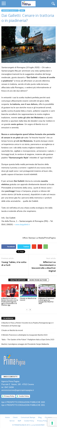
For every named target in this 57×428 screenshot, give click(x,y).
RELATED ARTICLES (18, 280)
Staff (19, 421)
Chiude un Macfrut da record (28, 299)
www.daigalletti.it (22, 224)
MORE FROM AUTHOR (38, 280)
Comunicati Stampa (28, 417)
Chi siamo (48, 417)
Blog (40, 417)
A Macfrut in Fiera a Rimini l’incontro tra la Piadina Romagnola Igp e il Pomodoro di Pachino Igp (9, 301)
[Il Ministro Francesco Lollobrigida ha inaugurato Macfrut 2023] (47, 290)
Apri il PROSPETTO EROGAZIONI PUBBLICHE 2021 (23, 405)
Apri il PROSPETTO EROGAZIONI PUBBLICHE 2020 (23, 402)
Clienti (15, 417)
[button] (53, 4)
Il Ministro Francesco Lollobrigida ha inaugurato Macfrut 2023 (46, 300)
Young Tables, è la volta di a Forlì (13, 263)
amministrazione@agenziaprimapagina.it (17, 390)
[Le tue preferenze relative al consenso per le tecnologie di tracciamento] (52, 423)
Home (7, 417)
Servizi (12, 421)
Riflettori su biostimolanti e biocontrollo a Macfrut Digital (44, 266)
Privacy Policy (9, 396)
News (22, 10)
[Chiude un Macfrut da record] (28, 290)
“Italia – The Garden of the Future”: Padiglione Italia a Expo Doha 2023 (27, 340)
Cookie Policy (24, 396)
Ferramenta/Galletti (10, 10)
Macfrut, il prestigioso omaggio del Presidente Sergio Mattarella (25, 344)
